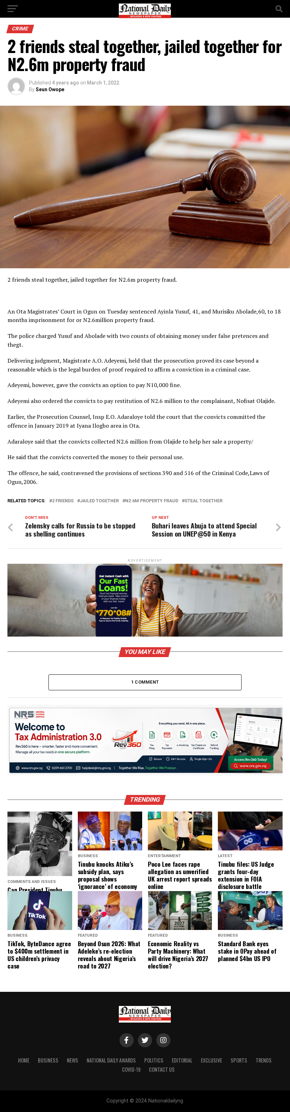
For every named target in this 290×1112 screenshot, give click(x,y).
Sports (239, 1060)
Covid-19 (131, 1069)
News (72, 1060)
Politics (153, 1060)
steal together (203, 501)
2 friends (63, 501)
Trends (264, 1060)
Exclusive (211, 1060)
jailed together (99, 501)
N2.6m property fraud (151, 501)
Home (23, 1060)
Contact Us (162, 1069)
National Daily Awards (111, 1060)
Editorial (182, 1060)
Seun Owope (50, 89)
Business (48, 1060)
